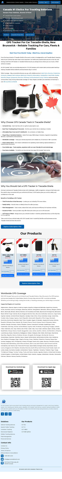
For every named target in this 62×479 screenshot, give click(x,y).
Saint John (44, 73)
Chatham (45, 77)
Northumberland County (36, 77)
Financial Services (6, 439)
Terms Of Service (5, 450)
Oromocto (3, 75)
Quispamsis (14, 77)
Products (17, 2)
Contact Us (4, 446)
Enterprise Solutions (11, 2)
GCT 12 (23, 427)
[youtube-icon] (9, 413)
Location (30, 2)
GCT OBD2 (24, 429)
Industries (21, 2)
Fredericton (57, 73)
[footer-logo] (31, 401)
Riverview (20, 77)
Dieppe (8, 77)
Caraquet (9, 75)
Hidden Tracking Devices (8, 434)
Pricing (26, 2)
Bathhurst (23, 75)
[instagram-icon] (6, 413)
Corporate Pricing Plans (17, 34)
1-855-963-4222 (8, 456)
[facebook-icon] (2, 413)
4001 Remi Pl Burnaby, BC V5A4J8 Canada (11, 462)
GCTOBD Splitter (26, 432)
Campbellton (44, 75)
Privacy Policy (5, 448)
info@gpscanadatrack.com (12, 459)
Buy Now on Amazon (7, 275)
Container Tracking (6, 429)
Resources (34, 2)
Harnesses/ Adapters (7, 432)
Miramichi (29, 75)
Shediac (57, 75)
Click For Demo (30, 34)
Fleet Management (6, 436)
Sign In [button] (46, 2)
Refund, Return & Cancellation (9, 453)
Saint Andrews (16, 75)
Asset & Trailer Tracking (7, 427)
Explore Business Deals (8, 261)
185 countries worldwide (10, 81)
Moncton (50, 73)
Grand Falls (51, 75)
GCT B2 (24, 424)
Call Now (42, 2)
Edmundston (36, 75)
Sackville (3, 77)
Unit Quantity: (5, 271)
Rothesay (26, 77)
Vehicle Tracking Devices (8, 424)
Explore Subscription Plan (12, 226)
